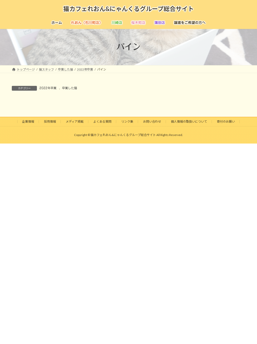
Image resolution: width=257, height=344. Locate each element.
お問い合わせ (152, 121)
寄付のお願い (226, 121)
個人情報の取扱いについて (189, 121)
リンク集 (127, 121)
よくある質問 (102, 121)
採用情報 (50, 121)
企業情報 (28, 121)
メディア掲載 (75, 121)
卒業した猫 (69, 87)
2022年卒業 (47, 87)
